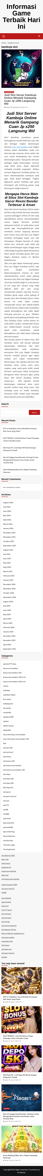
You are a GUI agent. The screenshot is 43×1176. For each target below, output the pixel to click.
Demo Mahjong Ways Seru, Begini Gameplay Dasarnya (20, 471)
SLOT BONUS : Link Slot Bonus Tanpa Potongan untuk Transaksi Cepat (21, 439)
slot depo (6, 774)
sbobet (6, 721)
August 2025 (8, 550)
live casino (7, 699)
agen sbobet (6, 902)
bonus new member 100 (12, 673)
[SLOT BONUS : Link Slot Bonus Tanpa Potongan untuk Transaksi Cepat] (21, 1019)
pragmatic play (7, 941)
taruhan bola (8, 840)
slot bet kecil (8, 752)
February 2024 (8, 627)
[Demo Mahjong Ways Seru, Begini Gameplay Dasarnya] (21, 1139)
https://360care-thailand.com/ (12, 933)
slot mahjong (6, 898)
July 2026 (6, 507)
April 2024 (7, 619)
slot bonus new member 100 (14, 770)
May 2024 (7, 614)
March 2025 (7, 571)
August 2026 (8, 503)
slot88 (5, 810)
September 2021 (9, 649)
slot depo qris (6, 949)
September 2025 (9, 546)
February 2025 (8, 576)
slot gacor (7, 792)
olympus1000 (8, 717)
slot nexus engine (7, 937)
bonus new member (10, 668)
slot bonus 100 (8, 761)
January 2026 (8, 528)
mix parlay (7, 708)
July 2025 (6, 554)
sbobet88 (7, 730)
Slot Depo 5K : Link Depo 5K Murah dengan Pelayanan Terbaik (19, 449)
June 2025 (7, 558)
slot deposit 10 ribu (8, 929)
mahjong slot (8, 704)
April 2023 (7, 645)
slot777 (6, 805)
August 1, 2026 (15, 1002)
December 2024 (9, 584)
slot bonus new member (12, 765)
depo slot (4, 875)
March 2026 (7, 524)
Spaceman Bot (8, 823)
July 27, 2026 (14, 1041)
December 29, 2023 (19, 107)
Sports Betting (9, 832)
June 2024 (7, 610)
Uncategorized (9, 92)
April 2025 (7, 567)
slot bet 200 (7, 748)
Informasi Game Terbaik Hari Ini (21, 16)
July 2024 (6, 606)
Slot (4, 743)
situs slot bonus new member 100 (16, 739)
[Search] (39, 36)
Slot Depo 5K (8, 787)
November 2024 (9, 589)
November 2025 (9, 537)
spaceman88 (8, 827)
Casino (5, 686)
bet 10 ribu (5, 921)
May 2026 (7, 515)
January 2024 (8, 632)
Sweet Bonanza (9, 836)
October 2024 (8, 593)
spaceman (7, 818)
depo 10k (5, 859)
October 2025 (8, 541)
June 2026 (7, 511)
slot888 (6, 814)
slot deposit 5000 (8, 855)
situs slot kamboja (20, 147)
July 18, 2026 (14, 1080)
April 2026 (7, 520)
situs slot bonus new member (14, 735)
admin (8, 107)
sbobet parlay (8, 726)
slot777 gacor (6, 910)
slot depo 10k (8, 779)
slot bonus (7, 757)
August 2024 (8, 602)
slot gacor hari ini (9, 796)
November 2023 (9, 640)
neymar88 (7, 712)
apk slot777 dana (9, 664)
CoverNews (32, 1169)
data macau (5, 863)
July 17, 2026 (14, 1121)
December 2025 (9, 533)
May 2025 (7, 563)
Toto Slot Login (9, 845)
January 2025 (8, 580)
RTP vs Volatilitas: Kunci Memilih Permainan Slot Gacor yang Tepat (20, 429)
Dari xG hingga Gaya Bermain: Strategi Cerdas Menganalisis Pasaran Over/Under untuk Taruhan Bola (20, 460)
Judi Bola (6, 690)
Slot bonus (5, 945)
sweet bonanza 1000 (9, 885)
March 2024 (7, 623)
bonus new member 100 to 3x (14, 677)
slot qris (6, 801)
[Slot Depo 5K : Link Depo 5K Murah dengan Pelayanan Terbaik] (21, 1058)
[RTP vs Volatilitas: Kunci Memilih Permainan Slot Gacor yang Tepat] (21, 980)
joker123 (4, 906)
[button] (3, 36)
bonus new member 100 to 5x (14, 682)
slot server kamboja (8, 925)
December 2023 (9, 636)
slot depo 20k (8, 783)
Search (5, 404)
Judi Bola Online (9, 695)
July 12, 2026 (14, 1160)
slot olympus (6, 914)
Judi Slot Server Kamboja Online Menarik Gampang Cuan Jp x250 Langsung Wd (20, 99)
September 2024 (9, 597)
